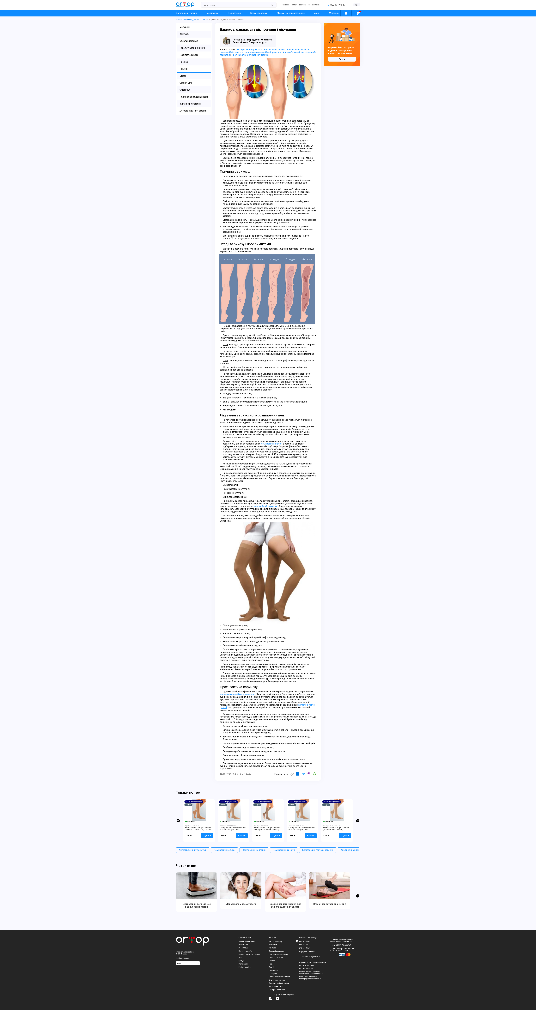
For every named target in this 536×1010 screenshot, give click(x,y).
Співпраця (273, 974)
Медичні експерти (276, 986)
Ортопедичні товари (186, 13)
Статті (271, 967)
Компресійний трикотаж (249, 49)
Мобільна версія (182, 958)
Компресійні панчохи (298, 49)
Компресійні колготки (231, 52)
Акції (317, 13)
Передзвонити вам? (307, 952)
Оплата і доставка (299, 5)
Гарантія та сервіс (276, 958)
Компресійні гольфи (274, 49)
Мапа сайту (243, 964)
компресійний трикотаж (264, 506)
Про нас (272, 961)
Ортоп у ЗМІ (273, 970)
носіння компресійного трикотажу (237, 694)
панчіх (312, 705)
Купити (207, 835)
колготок (303, 705)
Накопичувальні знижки (278, 954)
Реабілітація (234, 13)
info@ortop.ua (314, 957)
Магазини (334, 13)
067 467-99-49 (337, 5)
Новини (272, 964)
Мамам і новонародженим (291, 13)
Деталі (342, 59)
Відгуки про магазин (277, 980)
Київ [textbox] (179, 963)
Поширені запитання (277, 990)
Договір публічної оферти (279, 983)
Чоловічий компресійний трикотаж (263, 52)
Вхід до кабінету (275, 941)
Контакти (285, 5)
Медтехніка (212, 13)
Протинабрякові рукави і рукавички (250, 55)
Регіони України (245, 967)
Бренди (241, 961)
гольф (224, 707)
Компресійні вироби (271, 443)
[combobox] (188, 963)
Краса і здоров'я (258, 13)
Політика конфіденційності (279, 977)
